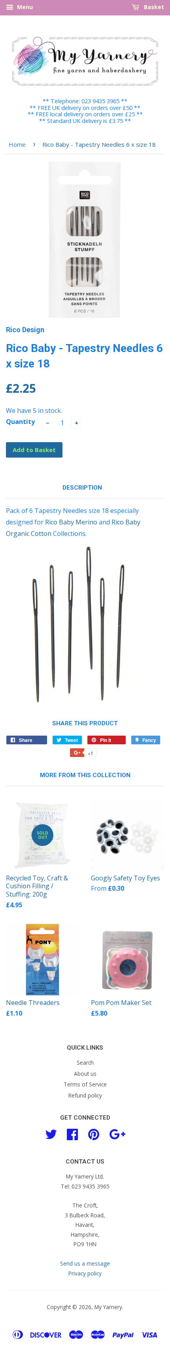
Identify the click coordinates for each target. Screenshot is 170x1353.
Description (82, 487)
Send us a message (85, 1263)
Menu (24, 7)
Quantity (20, 421)
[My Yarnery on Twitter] (51, 1133)
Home (17, 144)
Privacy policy (85, 1273)
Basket (153, 7)
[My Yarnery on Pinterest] (94, 1133)
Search (85, 1062)
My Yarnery (108, 1307)
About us (85, 1073)
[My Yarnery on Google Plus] (117, 1133)
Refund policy (85, 1095)
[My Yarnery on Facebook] (72, 1133)
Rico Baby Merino (71, 522)
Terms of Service (85, 1084)
